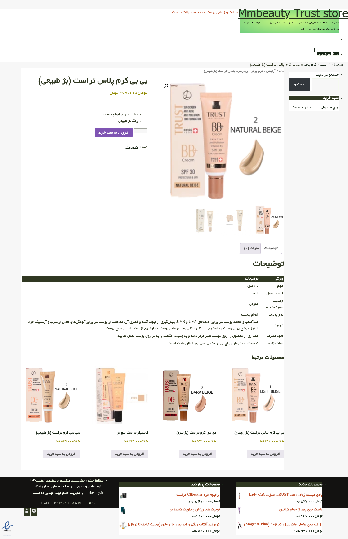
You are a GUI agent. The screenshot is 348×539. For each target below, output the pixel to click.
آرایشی (325, 65)
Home (338, 65)
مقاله (99, 480)
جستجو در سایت (327, 75)
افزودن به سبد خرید (113, 132)
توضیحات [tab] (270, 248)
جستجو (299, 84)
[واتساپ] (27, 512)
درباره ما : (43, 480)
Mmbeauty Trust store (293, 12)
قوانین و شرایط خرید (81, 480)
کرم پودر (310, 65)
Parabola (66, 503)
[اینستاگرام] (34, 512)
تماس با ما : (58, 480)
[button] (166, 86)
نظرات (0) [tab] (251, 248)
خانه (281, 71)
